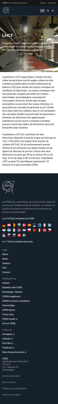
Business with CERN (12, 287)
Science (6, 263)
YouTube (6, 343)
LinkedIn (6, 338)
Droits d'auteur (9, 382)
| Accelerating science (14, 3)
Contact (6, 272)
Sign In (43, 3)
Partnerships (8, 305)
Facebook (7, 347)
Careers (6, 283)
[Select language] (53, 10)
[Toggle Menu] (42, 10)
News (5, 258)
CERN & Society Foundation (16, 301)
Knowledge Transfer (12, 292)
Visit (4, 267)
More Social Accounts (13, 352)
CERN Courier (9, 319)
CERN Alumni (8, 310)
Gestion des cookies (11, 395)
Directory (52, 3)
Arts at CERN (8, 323)
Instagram (7, 334)
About (5, 254)
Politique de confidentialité (14, 388)
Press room (8, 314)
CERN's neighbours (11, 296)
